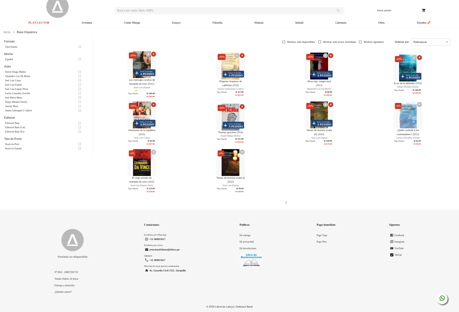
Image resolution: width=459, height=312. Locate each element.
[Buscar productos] (338, 10)
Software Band (244, 306)
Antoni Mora (11, 106)
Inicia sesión (384, 10)
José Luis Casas (13, 80)
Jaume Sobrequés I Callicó (18, 110)
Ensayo (176, 22)
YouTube (399, 248)
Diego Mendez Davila (16, 101)
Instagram (399, 241)
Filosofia (217, 22)
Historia (258, 22)
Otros (381, 22)
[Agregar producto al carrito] (153, 54)
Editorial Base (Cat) (15, 127)
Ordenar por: (402, 41)
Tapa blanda (11, 46)
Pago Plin (321, 241)
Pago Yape (322, 235)
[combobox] (223, 10)
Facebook (399, 235)
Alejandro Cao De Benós (17, 76)
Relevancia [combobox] (420, 41)
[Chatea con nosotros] (442, 299)
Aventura (87, 22)
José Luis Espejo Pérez (16, 89)
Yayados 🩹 (424, 22)
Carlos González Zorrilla (17, 93)
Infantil (299, 22)
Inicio (7, 32)
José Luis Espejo (13, 84)
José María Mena (13, 97)
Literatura (340, 22)
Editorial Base (12, 123)
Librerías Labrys (224, 306)
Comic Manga (132, 22)
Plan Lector (38, 22)
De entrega (245, 235)
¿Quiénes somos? (63, 291)
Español (9, 59)
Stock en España (13, 148)
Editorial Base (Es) (14, 131)
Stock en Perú (12, 144)
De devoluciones (248, 248)
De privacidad (247, 241)
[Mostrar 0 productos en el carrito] (424, 10)
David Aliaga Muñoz (15, 71)
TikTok (398, 254)
